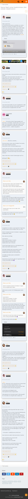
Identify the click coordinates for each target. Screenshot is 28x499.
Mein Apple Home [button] (6, 83)
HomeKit (4, 481)
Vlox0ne (5, 140)
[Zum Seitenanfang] (26, 495)
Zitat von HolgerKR (8, 205)
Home (15, 481)
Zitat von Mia (7, 181)
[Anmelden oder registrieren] (22, 1)
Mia (4, 121)
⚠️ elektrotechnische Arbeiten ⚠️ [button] (9, 86)
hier (21, 34)
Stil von (14, 495)
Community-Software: (14, 497)
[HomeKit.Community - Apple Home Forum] (2, 1)
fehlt (10, 483)
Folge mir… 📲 (5, 89)
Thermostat (10, 481)
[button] (18, 1)
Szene (19, 481)
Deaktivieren (5, 483)
